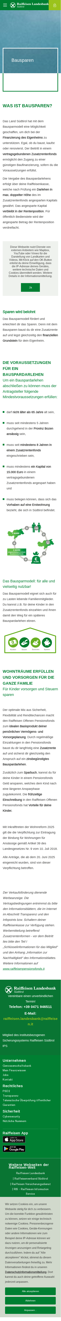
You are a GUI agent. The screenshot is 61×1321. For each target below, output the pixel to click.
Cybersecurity (11, 1116)
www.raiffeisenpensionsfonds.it (23, 968)
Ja (30, 287)
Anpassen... (30, 1310)
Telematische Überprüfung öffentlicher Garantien (27, 1103)
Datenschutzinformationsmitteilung (25, 1272)
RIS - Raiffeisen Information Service (31, 1191)
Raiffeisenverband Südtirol (31, 1178)
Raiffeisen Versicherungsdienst (31, 1184)
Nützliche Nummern (14, 1121)
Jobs (6, 1075)
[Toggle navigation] (5, 5)
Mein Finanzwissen (14, 1070)
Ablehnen (30, 1300)
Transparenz (11, 1095)
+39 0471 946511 (38, 1007)
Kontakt (8, 1079)
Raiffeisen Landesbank (30, 1173)
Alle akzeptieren (30, 1291)
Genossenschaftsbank (17, 1065)
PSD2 (6, 1091)
